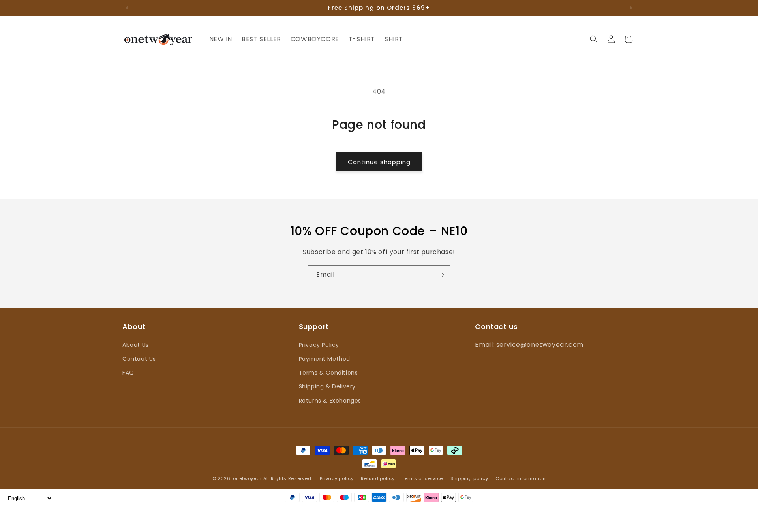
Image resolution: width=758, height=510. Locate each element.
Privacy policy (337, 478)
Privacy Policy (319, 345)
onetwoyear (247, 478)
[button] (593, 39)
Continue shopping (379, 162)
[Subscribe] (441, 274)
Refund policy (377, 478)
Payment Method (324, 359)
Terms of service (422, 478)
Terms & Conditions (328, 372)
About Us (135, 345)
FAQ (128, 372)
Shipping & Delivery (327, 386)
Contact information (520, 478)
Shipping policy (469, 478)
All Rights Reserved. (287, 478)
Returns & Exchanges (330, 401)
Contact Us (139, 359)
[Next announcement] (631, 7)
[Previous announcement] (127, 7)
